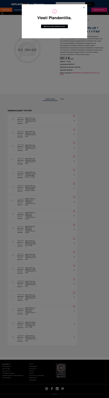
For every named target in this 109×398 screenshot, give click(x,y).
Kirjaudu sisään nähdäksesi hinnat (55, 26)
